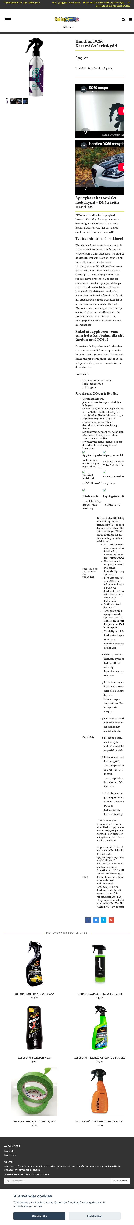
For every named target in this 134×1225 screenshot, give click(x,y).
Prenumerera (120, 1180)
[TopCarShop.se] (67, 19)
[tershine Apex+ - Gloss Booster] (100, 963)
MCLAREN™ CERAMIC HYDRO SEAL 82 (99, 1121)
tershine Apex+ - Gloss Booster (100, 994)
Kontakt (8, 1151)
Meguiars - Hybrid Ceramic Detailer (99, 1058)
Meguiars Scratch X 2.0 (34, 1058)
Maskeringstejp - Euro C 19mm (34, 1121)
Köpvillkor (10, 1155)
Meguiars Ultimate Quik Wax (34, 994)
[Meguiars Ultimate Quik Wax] (34, 963)
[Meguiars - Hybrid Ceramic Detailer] (100, 1027)
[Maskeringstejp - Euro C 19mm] (34, 1091)
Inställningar (94, 1216)
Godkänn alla (39, 1216)
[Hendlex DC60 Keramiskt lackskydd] (34, 67)
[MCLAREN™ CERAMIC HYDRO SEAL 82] (100, 1091)
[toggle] (9, 20)
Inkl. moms (68, 27)
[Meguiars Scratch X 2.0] (34, 1027)
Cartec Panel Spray (115, 626)
